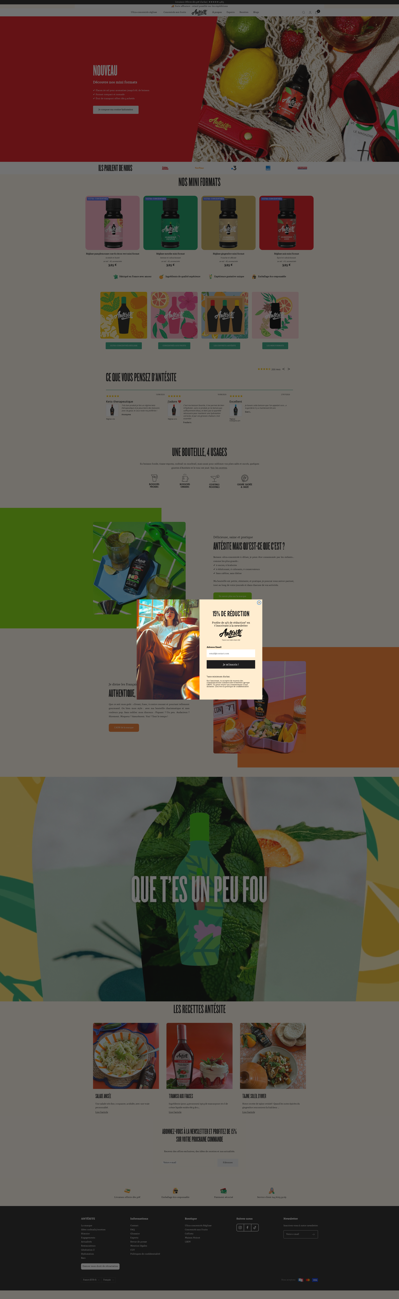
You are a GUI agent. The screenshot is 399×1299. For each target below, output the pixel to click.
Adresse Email (214, 646)
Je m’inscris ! (231, 664)
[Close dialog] (259, 603)
